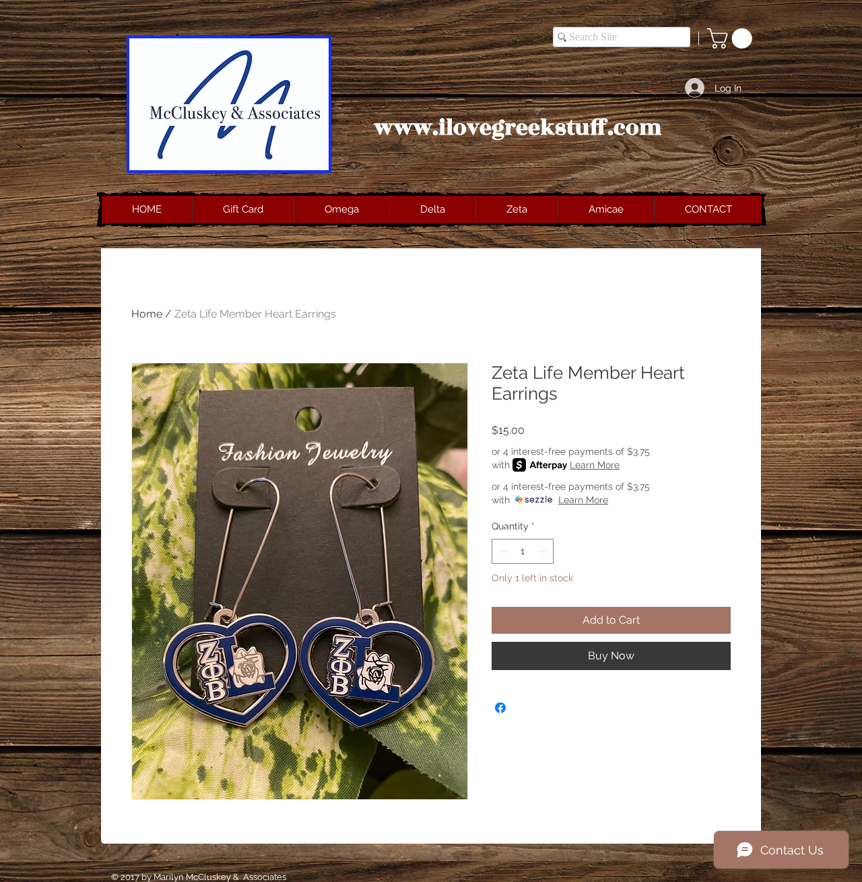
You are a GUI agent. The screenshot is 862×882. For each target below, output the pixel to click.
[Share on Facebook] (500, 708)
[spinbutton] (522, 551)
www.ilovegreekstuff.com (518, 128)
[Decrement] (502, 551)
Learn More (595, 465)
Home (146, 313)
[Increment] (543, 551)
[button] (732, 38)
